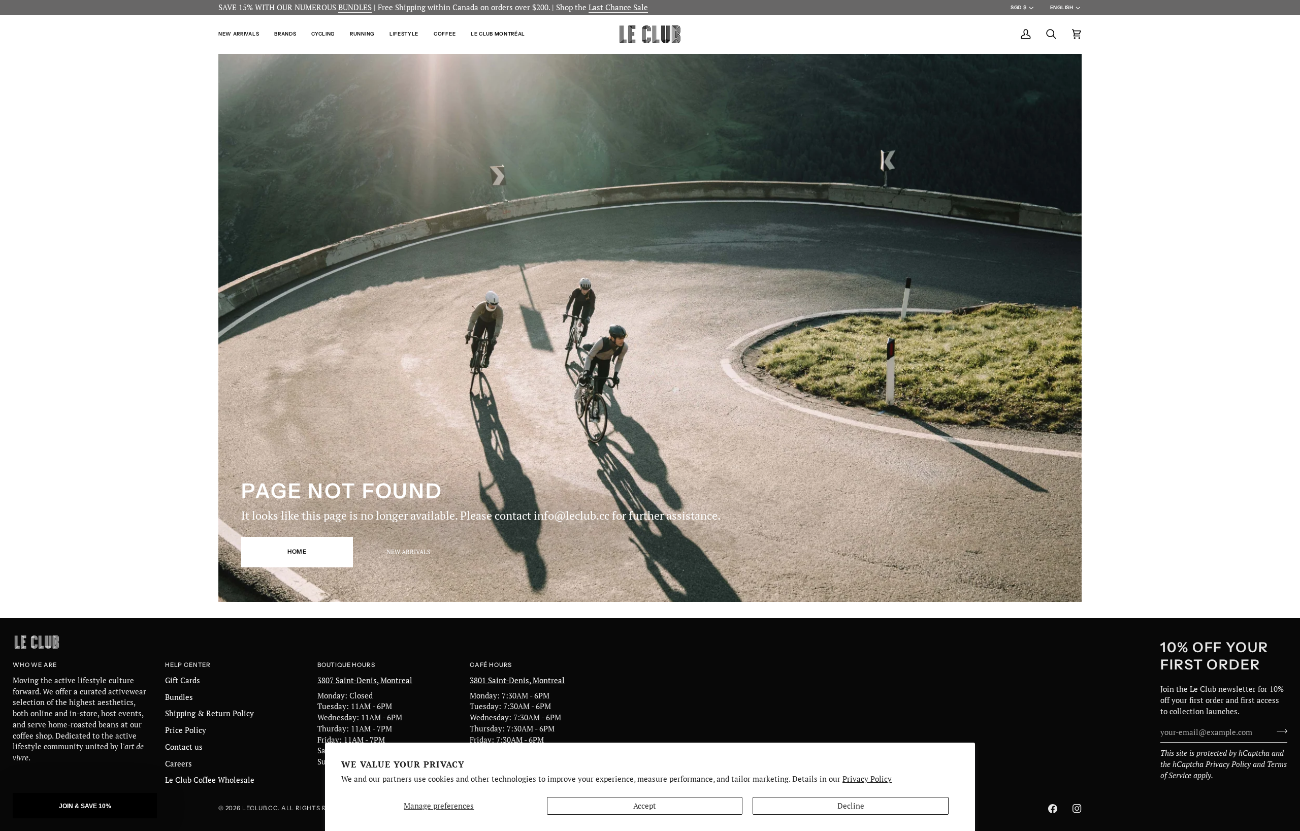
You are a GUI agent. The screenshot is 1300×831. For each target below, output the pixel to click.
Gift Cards (182, 680)
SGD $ (1018, 7)
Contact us (184, 747)
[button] (242, 34)
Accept (644, 806)
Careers (178, 764)
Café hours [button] (491, 664)
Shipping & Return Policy (209, 713)
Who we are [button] (35, 664)
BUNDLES (355, 7)
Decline (850, 806)
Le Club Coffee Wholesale (209, 780)
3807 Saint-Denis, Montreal (364, 680)
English (1062, 7)
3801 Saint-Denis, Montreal (517, 680)
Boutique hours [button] (346, 664)
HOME (297, 551)
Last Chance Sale (618, 7)
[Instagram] (1077, 808)
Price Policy (185, 730)
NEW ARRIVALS (408, 552)
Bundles (179, 697)
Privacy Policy (867, 779)
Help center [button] (188, 664)
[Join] (1279, 731)
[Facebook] (1052, 808)
